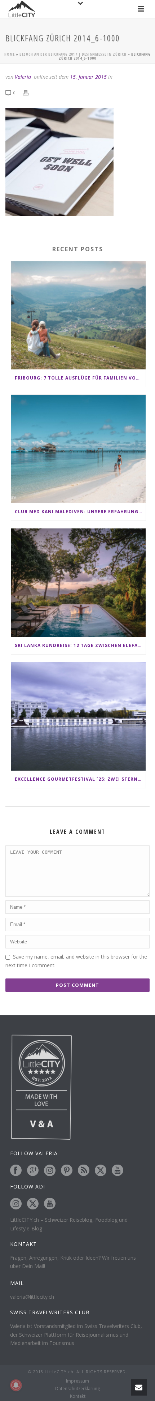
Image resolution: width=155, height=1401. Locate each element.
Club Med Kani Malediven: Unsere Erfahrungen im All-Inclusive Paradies (80, 512)
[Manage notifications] (16, 1385)
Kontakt (77, 1396)
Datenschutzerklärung (77, 1389)
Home (9, 54)
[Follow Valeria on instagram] (50, 1171)
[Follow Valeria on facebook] (16, 1171)
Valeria (23, 76)
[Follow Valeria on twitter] (100, 1171)
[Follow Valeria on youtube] (117, 1171)
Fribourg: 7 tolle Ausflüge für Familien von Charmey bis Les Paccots (80, 378)
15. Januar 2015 (88, 76)
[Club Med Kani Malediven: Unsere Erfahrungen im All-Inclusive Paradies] (78, 449)
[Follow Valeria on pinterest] (66, 1171)
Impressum (77, 1381)
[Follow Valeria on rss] (83, 1171)
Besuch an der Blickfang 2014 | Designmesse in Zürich (73, 54)
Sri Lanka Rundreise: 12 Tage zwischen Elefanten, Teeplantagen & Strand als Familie (80, 645)
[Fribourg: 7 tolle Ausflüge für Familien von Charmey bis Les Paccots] (78, 315)
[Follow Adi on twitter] (33, 1204)
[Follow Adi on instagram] (16, 1204)
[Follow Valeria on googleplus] (33, 1171)
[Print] (29, 92)
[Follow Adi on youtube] (50, 1204)
